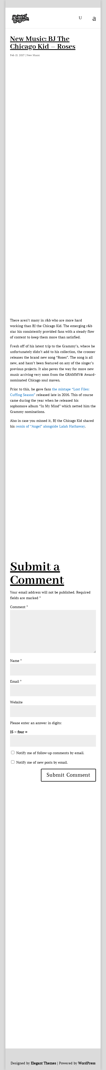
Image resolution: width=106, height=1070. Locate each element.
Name (16, 661)
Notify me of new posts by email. (42, 762)
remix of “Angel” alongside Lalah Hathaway (50, 426)
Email (15, 681)
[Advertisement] (53, 126)
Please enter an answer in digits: (36, 723)
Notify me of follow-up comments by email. (50, 753)
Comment (19, 607)
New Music (33, 55)
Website (16, 702)
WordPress (86, 1063)
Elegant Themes (43, 1063)
